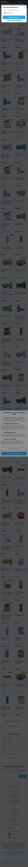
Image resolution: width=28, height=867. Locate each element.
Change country (14, 17)
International (9, 12)
